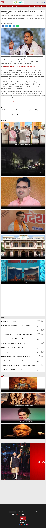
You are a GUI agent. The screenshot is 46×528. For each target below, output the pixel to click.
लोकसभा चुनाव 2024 (33, 109)
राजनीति (16, 6)
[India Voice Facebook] (19, 525)
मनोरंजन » (2, 375)
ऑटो (29, 6)
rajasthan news (24, 109)
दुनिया (12, 6)
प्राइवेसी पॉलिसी (28, 511)
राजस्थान (7, 8)
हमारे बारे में (18, 511)
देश (9, 6)
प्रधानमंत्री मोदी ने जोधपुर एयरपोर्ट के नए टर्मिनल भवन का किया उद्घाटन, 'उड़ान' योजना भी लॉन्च (19, 66)
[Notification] (39, 2)
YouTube (30, 115)
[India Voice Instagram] (27, 525)
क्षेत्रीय (7, 6)
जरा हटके (25, 508)
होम (3, 6)
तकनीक (23, 6)
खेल (27, 6)
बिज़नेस (20, 6)
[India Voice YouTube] (22, 525)
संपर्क (22, 511)
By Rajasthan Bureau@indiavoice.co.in (9, 21)
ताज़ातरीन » (3, 317)
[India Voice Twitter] (24, 525)
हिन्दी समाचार (3, 8)
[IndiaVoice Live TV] (42, 2)
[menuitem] (3, 6)
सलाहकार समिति (31, 508)
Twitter (35, 115)
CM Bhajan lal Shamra (7, 109)
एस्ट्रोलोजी (37, 6)
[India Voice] (2, 3)
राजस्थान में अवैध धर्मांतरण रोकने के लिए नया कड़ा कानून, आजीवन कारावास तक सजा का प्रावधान (18, 101)
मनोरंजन (33, 6)
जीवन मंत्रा (42, 6)
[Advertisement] (23, 491)
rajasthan (16, 109)
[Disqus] (23, 300)
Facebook (26, 115)
